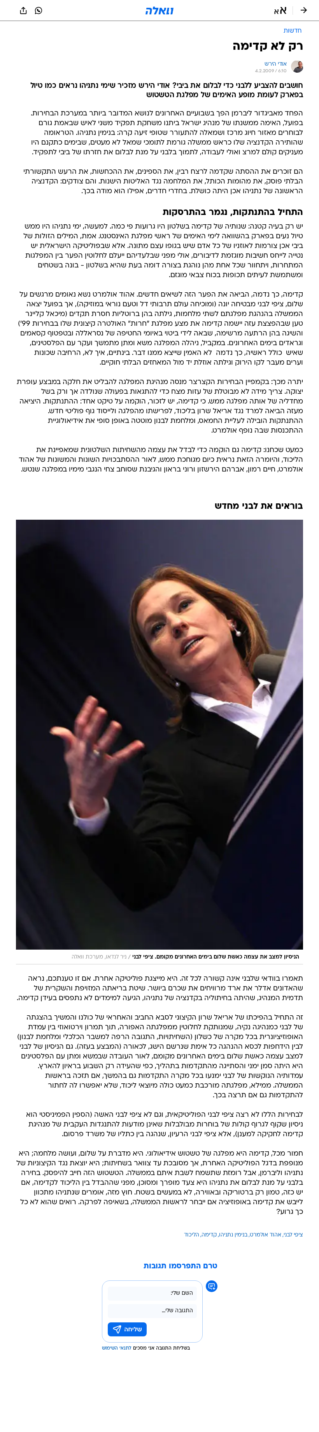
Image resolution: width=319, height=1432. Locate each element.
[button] (280, 10)
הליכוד (191, 1235)
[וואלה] (159, 10)
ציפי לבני (293, 1235)
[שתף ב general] (23, 10)
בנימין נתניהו (233, 1235)
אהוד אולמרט (265, 1235)
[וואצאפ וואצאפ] (38, 10)
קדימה (209, 1235)
